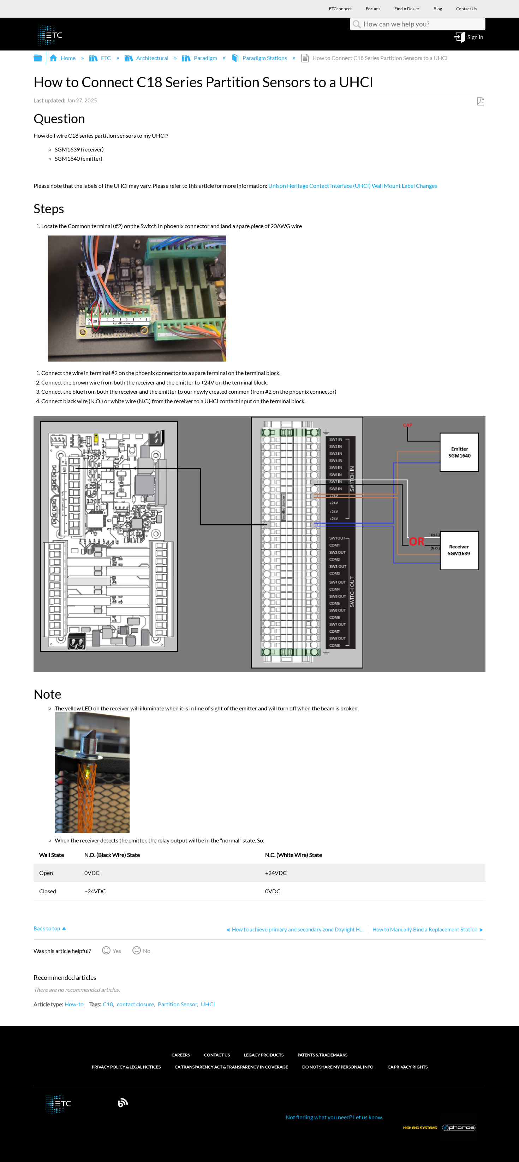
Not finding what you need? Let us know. (334, 1117)
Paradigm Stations (264, 57)
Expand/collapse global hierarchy (42, 58)
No (146, 950)
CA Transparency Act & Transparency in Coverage (231, 1067)
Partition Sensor (177, 1004)
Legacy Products (264, 1054)
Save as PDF (480, 101)
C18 (108, 1004)
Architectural (152, 57)
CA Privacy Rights (408, 1067)
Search (357, 24)
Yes (117, 950)
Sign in (475, 36)
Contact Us (217, 1054)
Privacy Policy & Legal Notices (126, 1067)
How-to (74, 1004)
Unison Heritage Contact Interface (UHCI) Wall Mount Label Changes (352, 185)
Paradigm (205, 57)
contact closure (135, 1004)
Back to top (47, 928)
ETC (106, 57)
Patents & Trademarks (322, 1054)
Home (68, 57)
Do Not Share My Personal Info (338, 1067)
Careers (181, 1054)
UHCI (208, 1004)
